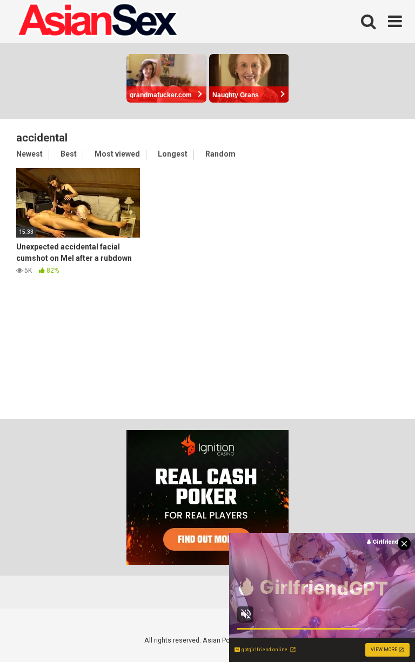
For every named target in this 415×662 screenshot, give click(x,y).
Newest (29, 154)
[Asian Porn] (97, 22)
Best (69, 154)
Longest (173, 154)
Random (220, 154)
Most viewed (117, 154)
